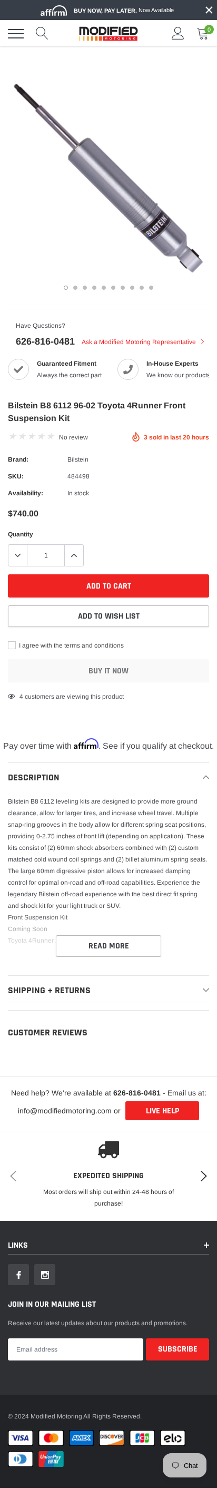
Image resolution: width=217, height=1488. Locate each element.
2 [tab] (75, 288)
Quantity (20, 534)
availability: (25, 493)
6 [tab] (113, 288)
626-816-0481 (45, 341)
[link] (18, 1274)
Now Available (124, 10)
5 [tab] (104, 288)
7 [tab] (123, 288)
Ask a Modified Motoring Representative (140, 342)
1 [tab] (66, 288)
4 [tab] (94, 288)
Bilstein (77, 459)
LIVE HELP (162, 1111)
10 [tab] (151, 288)
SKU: (16, 476)
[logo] (108, 34)
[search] (42, 34)
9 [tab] (142, 288)
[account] (178, 33)
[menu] (16, 34)
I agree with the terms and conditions (70, 645)
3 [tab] (85, 288)
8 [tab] (132, 288)
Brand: (18, 459)
